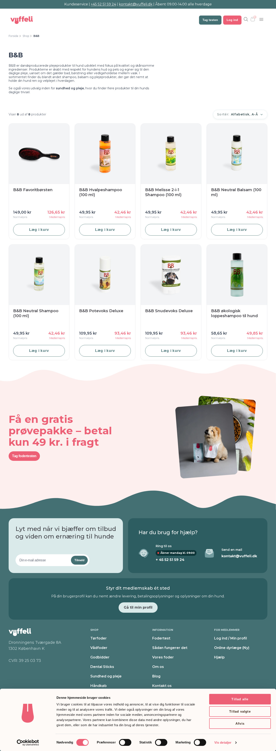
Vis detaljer (222, 742)
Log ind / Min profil (230, 638)
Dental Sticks (102, 667)
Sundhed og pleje (106, 676)
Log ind (232, 20)
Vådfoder (98, 648)
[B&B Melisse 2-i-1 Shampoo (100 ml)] (171, 154)
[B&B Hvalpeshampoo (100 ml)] (105, 154)
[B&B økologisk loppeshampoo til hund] (237, 275)
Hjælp (219, 657)
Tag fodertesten (24, 456)
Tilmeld (79, 560)
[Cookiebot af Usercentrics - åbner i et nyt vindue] (28, 742)
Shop (26, 36)
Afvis (240, 723)
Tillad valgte (240, 711)
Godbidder (100, 657)
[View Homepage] (21, 20)
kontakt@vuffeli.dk (135, 4)
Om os (158, 667)
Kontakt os (162, 686)
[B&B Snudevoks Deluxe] (171, 275)
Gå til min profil (138, 607)
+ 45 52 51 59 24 (170, 560)
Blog (156, 676)
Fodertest (161, 638)
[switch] (125, 742)
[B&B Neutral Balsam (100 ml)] (237, 154)
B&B (36, 36)
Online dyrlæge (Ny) (231, 648)
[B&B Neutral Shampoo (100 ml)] (39, 275)
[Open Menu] (261, 19)
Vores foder (163, 657)
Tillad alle (239, 699)
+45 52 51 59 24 (103, 4)
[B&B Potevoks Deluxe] (105, 275)
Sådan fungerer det (169, 648)
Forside (13, 36)
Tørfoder (98, 638)
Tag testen (210, 20)
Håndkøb (98, 686)
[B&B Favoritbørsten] (39, 154)
